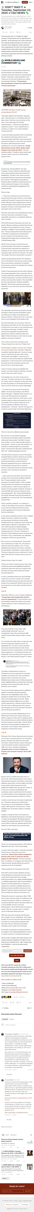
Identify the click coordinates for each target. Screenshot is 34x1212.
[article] (17, 1143)
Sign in (30, 2)
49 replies (9, 1119)
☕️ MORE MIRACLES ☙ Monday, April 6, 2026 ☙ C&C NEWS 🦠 (11, 1166)
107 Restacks (22, 997)
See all (4, 1178)
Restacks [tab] (11, 1019)
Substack (9, 1208)
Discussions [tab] (13, 1135)
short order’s (19, 646)
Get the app (25, 1204)
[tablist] (8, 1019)
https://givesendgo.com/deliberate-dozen (16, 1112)
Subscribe (24, 2)
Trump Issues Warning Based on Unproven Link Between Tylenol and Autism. (16, 83)
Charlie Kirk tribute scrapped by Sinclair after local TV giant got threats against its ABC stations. (16, 856)
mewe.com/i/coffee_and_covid (15, 988)
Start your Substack (12, 1204)
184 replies (9, 1074)
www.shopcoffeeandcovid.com (18, 992)
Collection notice (27, 1200)
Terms (20, 1200)
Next (28, 1008)
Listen (30, 27)
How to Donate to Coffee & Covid (11, 980)
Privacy (16, 1200)
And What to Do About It (8, 1143)
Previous (6, 1008)
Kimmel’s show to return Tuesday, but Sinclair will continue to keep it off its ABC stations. (16, 751)
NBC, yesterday (12, 829)
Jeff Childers (8, 27)
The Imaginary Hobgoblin (12, 1034)
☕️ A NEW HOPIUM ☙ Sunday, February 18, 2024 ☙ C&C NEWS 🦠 (12, 1152)
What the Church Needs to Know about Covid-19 (12, 1140)
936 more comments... (7, 1127)
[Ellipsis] (32, 1034)
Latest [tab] (7, 1135)
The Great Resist (9, 1080)
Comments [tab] (5, 1019)
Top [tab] (3, 1135)
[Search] (31, 1135)
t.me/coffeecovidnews (15, 990)
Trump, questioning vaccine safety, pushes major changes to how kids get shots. (15, 148)
